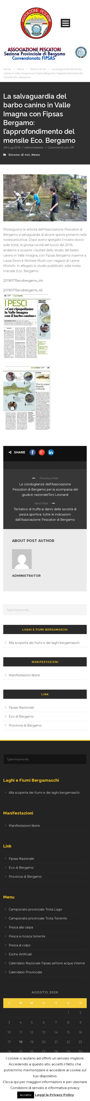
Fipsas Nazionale (21, 708)
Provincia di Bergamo (25, 725)
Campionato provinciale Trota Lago (35, 909)
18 (20, 1042)
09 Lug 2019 (11, 147)
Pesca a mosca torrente (27, 936)
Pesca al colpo (20, 945)
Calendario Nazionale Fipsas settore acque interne (47, 963)
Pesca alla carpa (21, 927)
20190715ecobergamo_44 (23, 281)
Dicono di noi (38, 69)
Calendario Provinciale (25, 972)
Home (7, 69)
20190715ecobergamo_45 (22, 290)
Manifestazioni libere (24, 675)
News (20, 69)
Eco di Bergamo (21, 716)
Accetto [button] (25, 1095)
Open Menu (65, 23)
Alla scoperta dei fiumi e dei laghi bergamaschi (44, 643)
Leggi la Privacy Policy (54, 1095)
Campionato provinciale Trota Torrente (38, 918)
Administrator (33, 147)
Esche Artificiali (20, 954)
